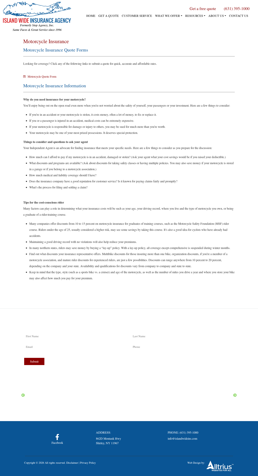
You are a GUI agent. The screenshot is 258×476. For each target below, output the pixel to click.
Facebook (57, 443)
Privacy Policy (88, 462)
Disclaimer (72, 462)
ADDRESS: (103, 432)
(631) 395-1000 (189, 432)
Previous (23, 395)
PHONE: (173, 432)
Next (235, 395)
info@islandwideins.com (182, 438)
